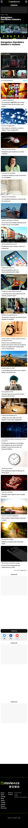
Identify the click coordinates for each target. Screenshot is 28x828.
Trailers (3, 802)
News (2, 795)
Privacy (16, 794)
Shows (3, 800)
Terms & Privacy (17, 792)
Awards (3, 804)
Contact (10, 794)
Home (2, 14)
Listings (3, 796)
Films (6, 14)
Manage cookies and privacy (20, 797)
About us (10, 793)
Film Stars (4, 808)
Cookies (16, 795)
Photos (3, 806)
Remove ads (14, 5)
